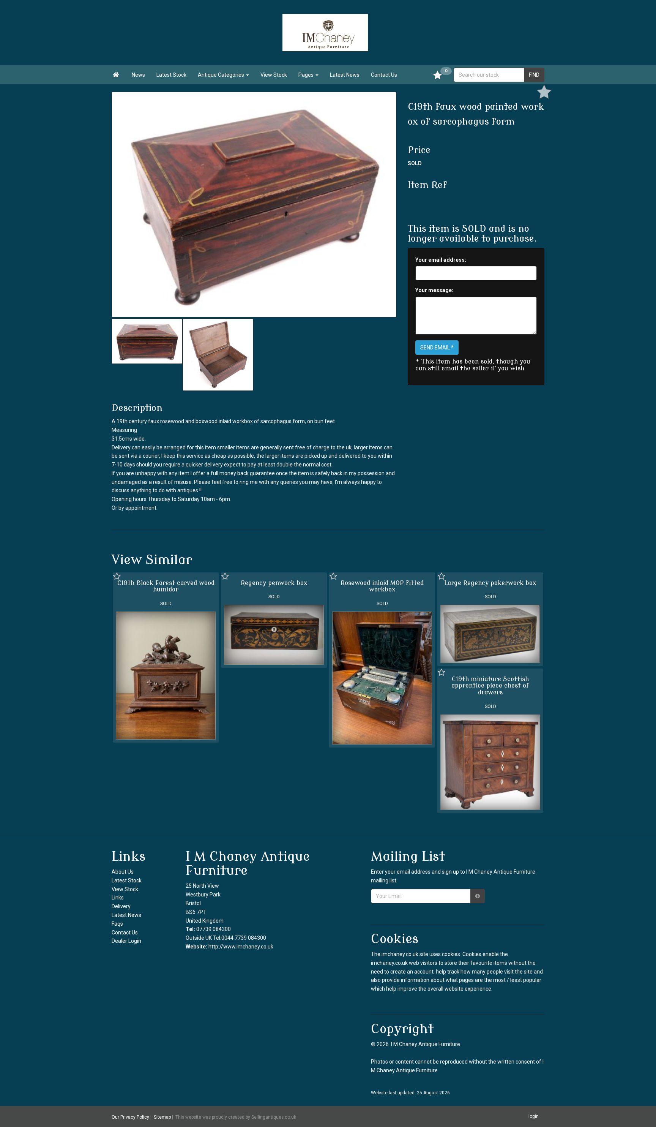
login (533, 1116)
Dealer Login (126, 941)
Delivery (121, 906)
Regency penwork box (274, 583)
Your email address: (440, 260)
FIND (534, 75)
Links (118, 898)
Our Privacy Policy (130, 1117)
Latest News (345, 75)
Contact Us (384, 75)
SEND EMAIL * (437, 348)
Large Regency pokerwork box (490, 583)
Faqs (117, 924)
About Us (123, 872)
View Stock (273, 75)
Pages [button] (306, 75)
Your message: (434, 290)
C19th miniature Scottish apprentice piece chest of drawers (490, 686)
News (138, 75)
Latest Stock (171, 75)
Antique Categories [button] (221, 75)
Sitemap (162, 1117)
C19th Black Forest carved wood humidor (165, 586)
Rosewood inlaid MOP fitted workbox (382, 586)
